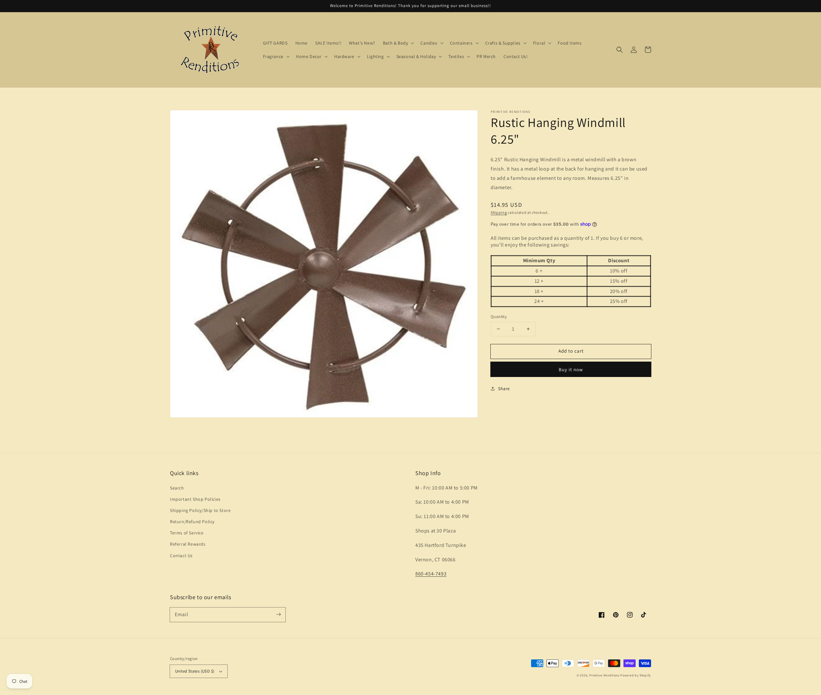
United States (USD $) (194, 671)
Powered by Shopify (635, 675)
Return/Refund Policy (192, 521)
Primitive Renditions (604, 675)
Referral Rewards (188, 544)
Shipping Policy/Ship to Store (200, 510)
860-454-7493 (430, 573)
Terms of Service (187, 533)
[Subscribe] (278, 614)
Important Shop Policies (195, 499)
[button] (620, 50)
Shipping (499, 212)
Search (177, 488)
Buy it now (571, 369)
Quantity (499, 316)
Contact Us (181, 555)
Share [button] (504, 388)
